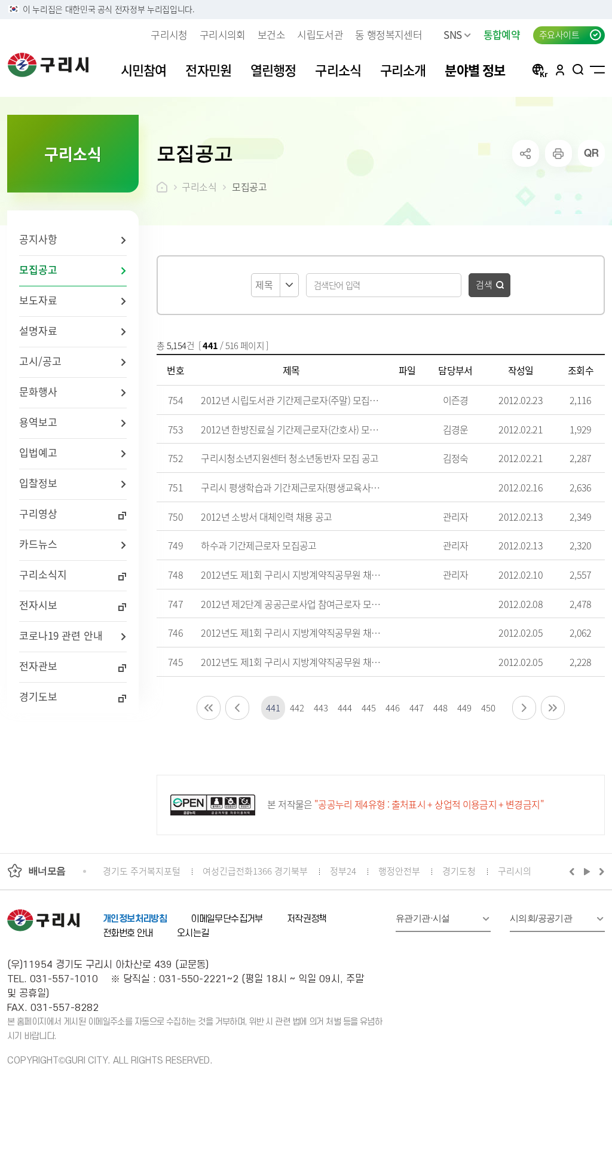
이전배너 (574, 871)
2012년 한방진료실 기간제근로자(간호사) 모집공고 (298, 429)
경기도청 (459, 870)
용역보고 (38, 421)
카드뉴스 (38, 543)
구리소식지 (43, 574)
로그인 (560, 69)
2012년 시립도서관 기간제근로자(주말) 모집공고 (294, 400)
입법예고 (38, 452)
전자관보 (38, 665)
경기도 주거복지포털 (141, 870)
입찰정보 (38, 482)
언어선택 (540, 69)
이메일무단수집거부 (227, 918)
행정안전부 (399, 870)
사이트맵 (597, 69)
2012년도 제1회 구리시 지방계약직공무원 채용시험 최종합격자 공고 (331, 574)
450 (488, 707)
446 (392, 707)
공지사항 (38, 238)
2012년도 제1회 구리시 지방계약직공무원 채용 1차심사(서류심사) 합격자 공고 (350, 632)
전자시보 (38, 604)
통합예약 (502, 34)
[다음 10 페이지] (524, 708)
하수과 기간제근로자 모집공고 (258, 545)
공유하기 (525, 153)
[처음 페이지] (209, 708)
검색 (484, 284)
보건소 (271, 34)
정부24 (343, 870)
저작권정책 (307, 918)
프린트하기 (558, 153)
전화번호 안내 (128, 933)
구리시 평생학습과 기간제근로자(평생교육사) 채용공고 (305, 487)
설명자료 (38, 330)
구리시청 (169, 34)
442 (297, 707)
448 (440, 707)
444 (344, 707)
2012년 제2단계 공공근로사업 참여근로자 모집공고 (299, 604)
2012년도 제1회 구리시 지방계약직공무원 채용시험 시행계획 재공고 (331, 662)
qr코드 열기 (591, 153)
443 (321, 707)
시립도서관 (320, 34)
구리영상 (38, 513)
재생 (587, 871)
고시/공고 (40, 360)
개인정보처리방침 (135, 918)
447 (416, 707)
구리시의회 (223, 34)
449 (464, 707)
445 (368, 707)
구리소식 (199, 186)
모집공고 (38, 269)
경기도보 (38, 696)
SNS (452, 34)
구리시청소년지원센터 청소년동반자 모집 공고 (289, 458)
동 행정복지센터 (388, 34)
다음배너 (600, 871)
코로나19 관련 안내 (61, 635)
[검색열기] (578, 69)
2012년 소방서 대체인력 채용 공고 (266, 516)
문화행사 (38, 391)
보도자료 (38, 299)
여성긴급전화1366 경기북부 (255, 870)
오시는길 (193, 933)
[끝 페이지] (553, 708)
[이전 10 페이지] (237, 708)
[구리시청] (48, 64)
